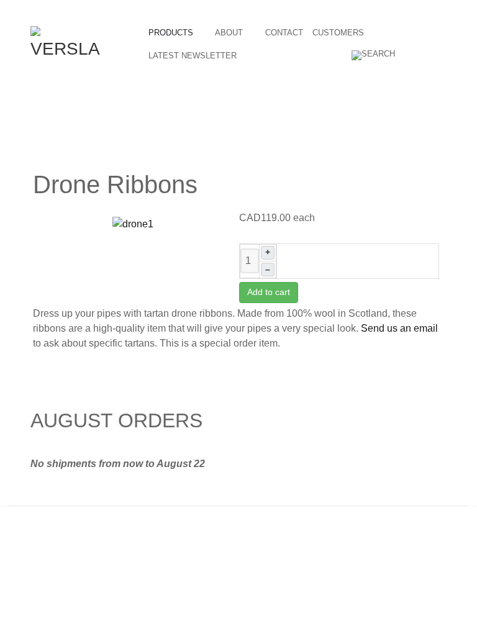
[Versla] (66, 42)
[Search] (374, 55)
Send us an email (399, 328)
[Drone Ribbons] (132, 223)
